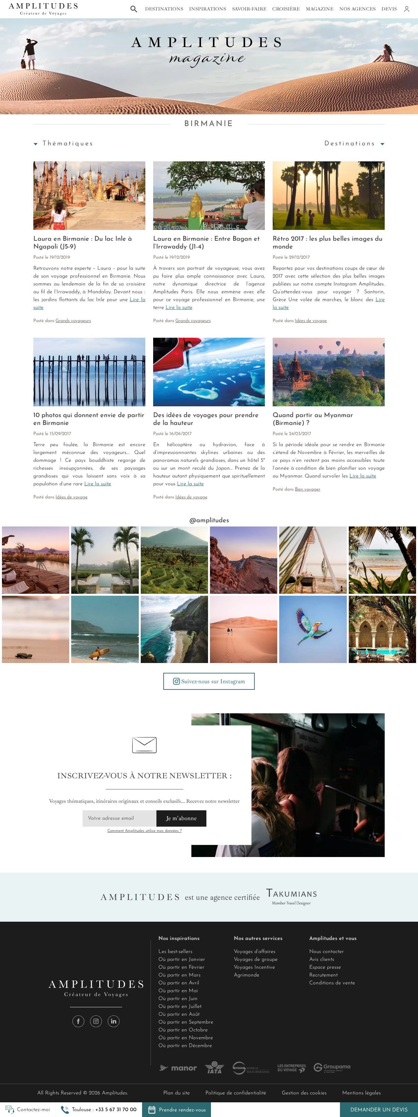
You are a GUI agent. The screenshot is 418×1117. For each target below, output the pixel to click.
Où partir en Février (181, 967)
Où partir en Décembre (185, 1045)
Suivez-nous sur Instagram (213, 681)
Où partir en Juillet (179, 1006)
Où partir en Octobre (183, 1030)
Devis (389, 9)
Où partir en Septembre (185, 1022)
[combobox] (67, 143)
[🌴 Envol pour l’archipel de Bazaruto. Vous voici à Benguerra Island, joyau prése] (382, 560)
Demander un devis (379, 1110)
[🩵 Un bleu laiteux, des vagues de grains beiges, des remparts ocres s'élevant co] (243, 560)
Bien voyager (307, 489)
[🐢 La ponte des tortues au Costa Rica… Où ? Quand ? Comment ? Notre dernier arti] (35, 629)
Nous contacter (326, 951)
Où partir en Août (179, 1014)
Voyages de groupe (256, 959)
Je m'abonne (181, 818)
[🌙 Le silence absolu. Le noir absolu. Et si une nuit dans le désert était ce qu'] (35, 560)
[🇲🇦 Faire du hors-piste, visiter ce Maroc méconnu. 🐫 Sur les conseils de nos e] (243, 629)
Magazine (319, 9)
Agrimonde (246, 975)
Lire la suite (179, 307)
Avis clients (321, 959)
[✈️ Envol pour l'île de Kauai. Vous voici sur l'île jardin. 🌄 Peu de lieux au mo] (174, 629)
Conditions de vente (332, 983)
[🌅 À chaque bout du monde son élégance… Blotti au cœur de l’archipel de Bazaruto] (312, 560)
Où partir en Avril (178, 983)
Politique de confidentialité (235, 1093)
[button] (99, 1110)
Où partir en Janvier (181, 959)
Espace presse (325, 967)
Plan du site (176, 1093)
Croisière (286, 9)
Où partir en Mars (179, 975)
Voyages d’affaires (254, 951)
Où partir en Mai (178, 991)
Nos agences (357, 9)
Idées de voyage (311, 320)
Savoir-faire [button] (249, 9)
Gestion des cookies (304, 1093)
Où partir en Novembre (185, 1038)
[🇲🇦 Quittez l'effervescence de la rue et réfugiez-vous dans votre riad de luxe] (382, 629)
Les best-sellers (175, 951)
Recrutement (323, 975)
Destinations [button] (164, 9)
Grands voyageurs (73, 320)
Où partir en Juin (178, 998)
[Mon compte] (406, 9)
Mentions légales (361, 1093)
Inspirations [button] (207, 9)
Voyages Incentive (254, 967)
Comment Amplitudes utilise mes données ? (144, 831)
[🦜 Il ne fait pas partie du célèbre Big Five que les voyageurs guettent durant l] (312, 629)
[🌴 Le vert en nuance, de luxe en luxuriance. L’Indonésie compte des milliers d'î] (174, 560)
